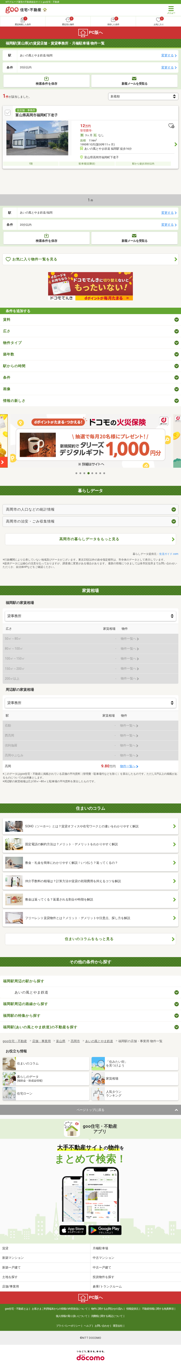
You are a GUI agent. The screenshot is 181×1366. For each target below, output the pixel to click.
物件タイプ (12, 343)
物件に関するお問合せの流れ (107, 1308)
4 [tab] (88, 473)
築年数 (8, 354)
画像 (7, 389)
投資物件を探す (103, 1277)
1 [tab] (76, 473)
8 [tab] (104, 473)
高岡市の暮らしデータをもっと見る (89, 539)
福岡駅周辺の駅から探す (23, 981)
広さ (7, 331)
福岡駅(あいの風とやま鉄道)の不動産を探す (40, 1027)
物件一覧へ (128, 766)
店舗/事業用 (10, 1286)
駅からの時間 (14, 366)
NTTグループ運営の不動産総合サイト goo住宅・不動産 (32, 2)
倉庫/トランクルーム (107, 1286)
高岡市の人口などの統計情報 (30, 509)
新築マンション (13, 1257)
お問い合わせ (102, 1325)
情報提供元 (132, 1308)
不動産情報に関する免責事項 (157, 1308)
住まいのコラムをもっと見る (89, 939)
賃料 (7, 319)
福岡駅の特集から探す (22, 1015)
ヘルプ (87, 1325)
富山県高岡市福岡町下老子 (36, 115)
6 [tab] (96, 473)
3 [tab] (84, 473)
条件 (7, 377)
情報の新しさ (14, 401)
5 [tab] (92, 473)
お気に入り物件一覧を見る (34, 259)
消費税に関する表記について (107, 1316)
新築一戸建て (11, 1267)
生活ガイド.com (168, 553)
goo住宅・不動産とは (16, 1308)
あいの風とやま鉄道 (31, 992)
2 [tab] (80, 473)
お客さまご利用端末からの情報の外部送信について (60, 1308)
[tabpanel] (90, 441)
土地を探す (10, 1277)
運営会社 (118, 1325)
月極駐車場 (100, 1248)
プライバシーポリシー (68, 1325)
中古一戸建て (102, 1267)
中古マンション (103, 1257)
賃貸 (5, 1248)
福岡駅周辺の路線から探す (25, 1004)
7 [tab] (100, 473)
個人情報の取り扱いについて (71, 1316)
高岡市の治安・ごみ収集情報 (30, 521)
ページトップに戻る (90, 1110)
